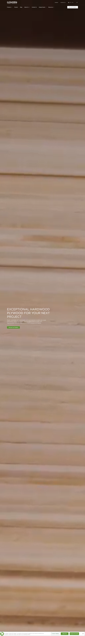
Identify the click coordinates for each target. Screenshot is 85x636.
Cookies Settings (55, 633)
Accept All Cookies (74, 633)
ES (72, 2)
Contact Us (63, 2)
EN (68, 2)
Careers (56, 2)
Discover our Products (13, 327)
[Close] (83, 633)
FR (70, 2)
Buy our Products (72, 7)
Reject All (65, 633)
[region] (42, 634)
